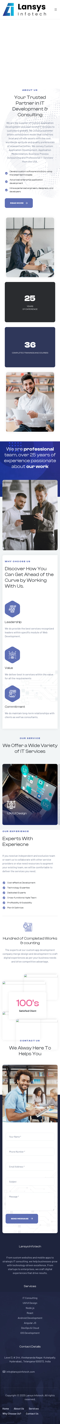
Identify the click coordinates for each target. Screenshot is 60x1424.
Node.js (30, 1307)
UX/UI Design (17, 813)
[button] (19, 203)
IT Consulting (30, 1297)
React (30, 1312)
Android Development (30, 1317)
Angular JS (30, 1322)
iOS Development (30, 1332)
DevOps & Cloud (30, 1327)
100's (27, 1003)
